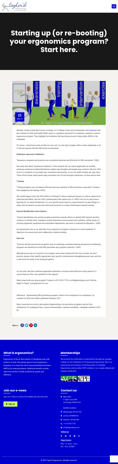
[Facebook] (22, 325)
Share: (15, 325)
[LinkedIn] (35, 325)
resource (93, 130)
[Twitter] (26, 325)
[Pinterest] (31, 325)
